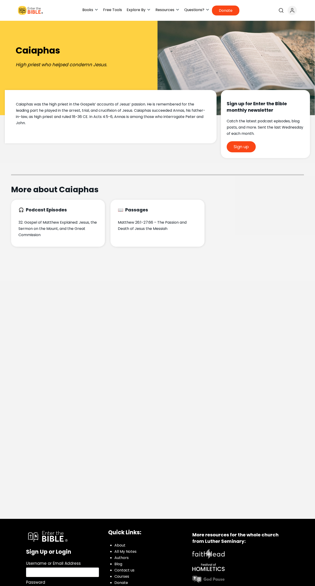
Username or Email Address (53, 563)
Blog (118, 564)
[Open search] (281, 10)
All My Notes (125, 551)
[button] (90, 10)
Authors (121, 557)
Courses (121, 576)
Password (35, 582)
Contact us (124, 570)
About (119, 545)
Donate (121, 582)
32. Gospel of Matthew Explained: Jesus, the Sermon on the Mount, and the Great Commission (57, 228)
